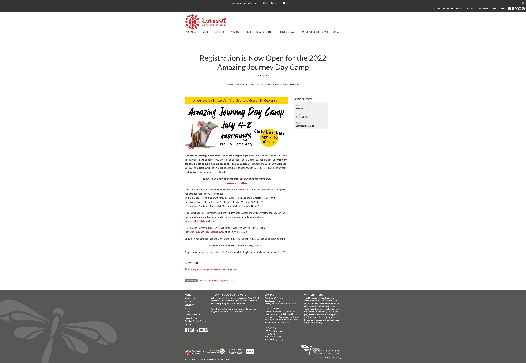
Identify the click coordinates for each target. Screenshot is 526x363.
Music (249, 32)
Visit (205, 32)
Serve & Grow (286, 32)
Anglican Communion (216, 351)
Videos (235, 32)
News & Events (264, 32)
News (230, 84)
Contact (503, 9)
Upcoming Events (303, 98)
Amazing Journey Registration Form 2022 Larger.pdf (212, 269)
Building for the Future (314, 32)
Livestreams (448, 9)
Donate (459, 9)
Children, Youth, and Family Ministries (216, 280)
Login (227, 359)
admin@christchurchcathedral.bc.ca (280, 303)
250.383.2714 (271, 298)
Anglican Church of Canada (195, 351)
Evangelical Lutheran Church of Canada (236, 351)
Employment (483, 9)
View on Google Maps (275, 339)
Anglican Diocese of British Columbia (321, 350)
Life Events (470, 9)
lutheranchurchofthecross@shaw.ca (205, 231)
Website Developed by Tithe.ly (329, 358)
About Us (191, 32)
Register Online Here (236, 182)
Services (219, 32)
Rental (493, 9)
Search (437, 9)
